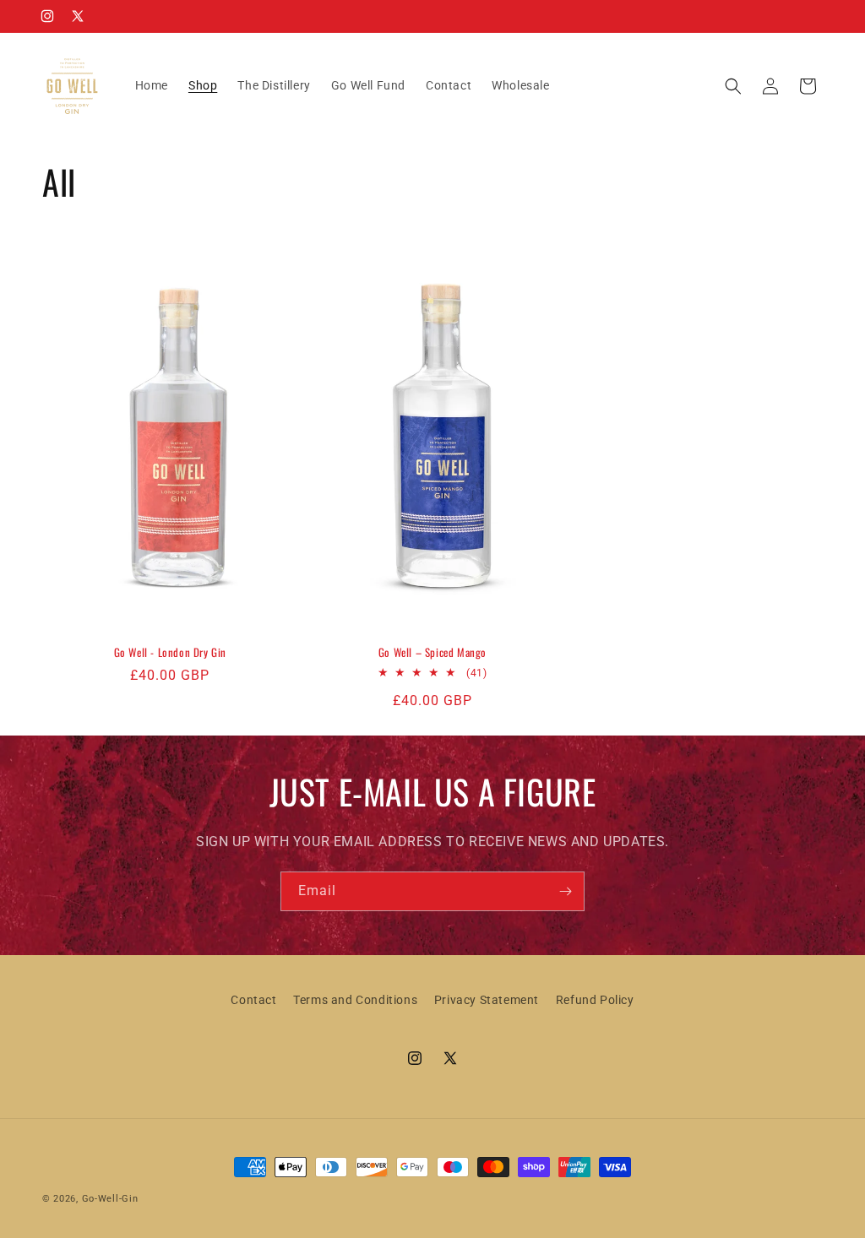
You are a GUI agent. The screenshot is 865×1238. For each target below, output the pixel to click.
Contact (253, 1000)
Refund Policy (595, 1000)
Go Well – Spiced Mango (432, 652)
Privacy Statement (486, 1000)
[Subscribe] (565, 891)
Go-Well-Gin (110, 1198)
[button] (733, 86)
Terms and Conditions (355, 1000)
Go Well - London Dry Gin (170, 652)
